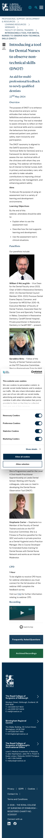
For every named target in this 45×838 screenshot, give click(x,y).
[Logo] (30, 609)
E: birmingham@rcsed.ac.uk (17, 734)
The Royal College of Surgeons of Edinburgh (17, 697)
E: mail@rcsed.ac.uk (14, 711)
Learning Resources (15, 24)
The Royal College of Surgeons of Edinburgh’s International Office (18, 745)
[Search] (35, 7)
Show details (31, 449)
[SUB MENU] (5, 44)
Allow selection (22, 464)
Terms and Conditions (18, 799)
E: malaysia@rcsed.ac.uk (16, 761)
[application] (22, 613)
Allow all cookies (22, 457)
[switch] (38, 423)
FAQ (19, 594)
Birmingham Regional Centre (16, 722)
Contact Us (13, 794)
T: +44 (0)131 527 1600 (15, 707)
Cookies (31, 788)
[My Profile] (29, 7)
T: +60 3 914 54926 (14, 758)
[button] (22, 613)
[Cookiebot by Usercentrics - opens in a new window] (31, 372)
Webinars (10, 27)
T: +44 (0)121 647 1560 (15, 731)
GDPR (21, 788)
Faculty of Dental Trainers (19, 30)
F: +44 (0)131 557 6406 (15, 709)
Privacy (11, 788)
